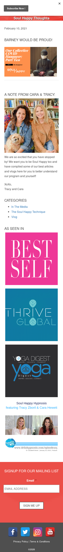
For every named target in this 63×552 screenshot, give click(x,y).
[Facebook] (13, 532)
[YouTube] (50, 532)
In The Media (19, 207)
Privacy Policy (20, 541)
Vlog (14, 217)
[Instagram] (38, 532)
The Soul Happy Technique (28, 212)
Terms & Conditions (40, 541)
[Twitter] (25, 532)
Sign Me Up (31, 505)
